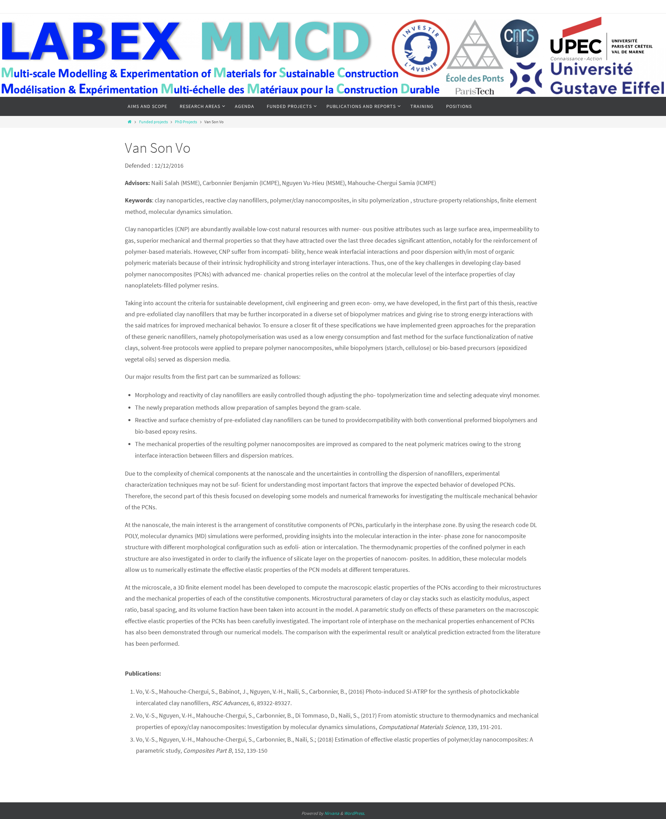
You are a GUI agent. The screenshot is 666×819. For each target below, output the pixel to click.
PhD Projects (186, 121)
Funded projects (153, 121)
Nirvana (331, 813)
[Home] (130, 121)
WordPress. (354, 813)
